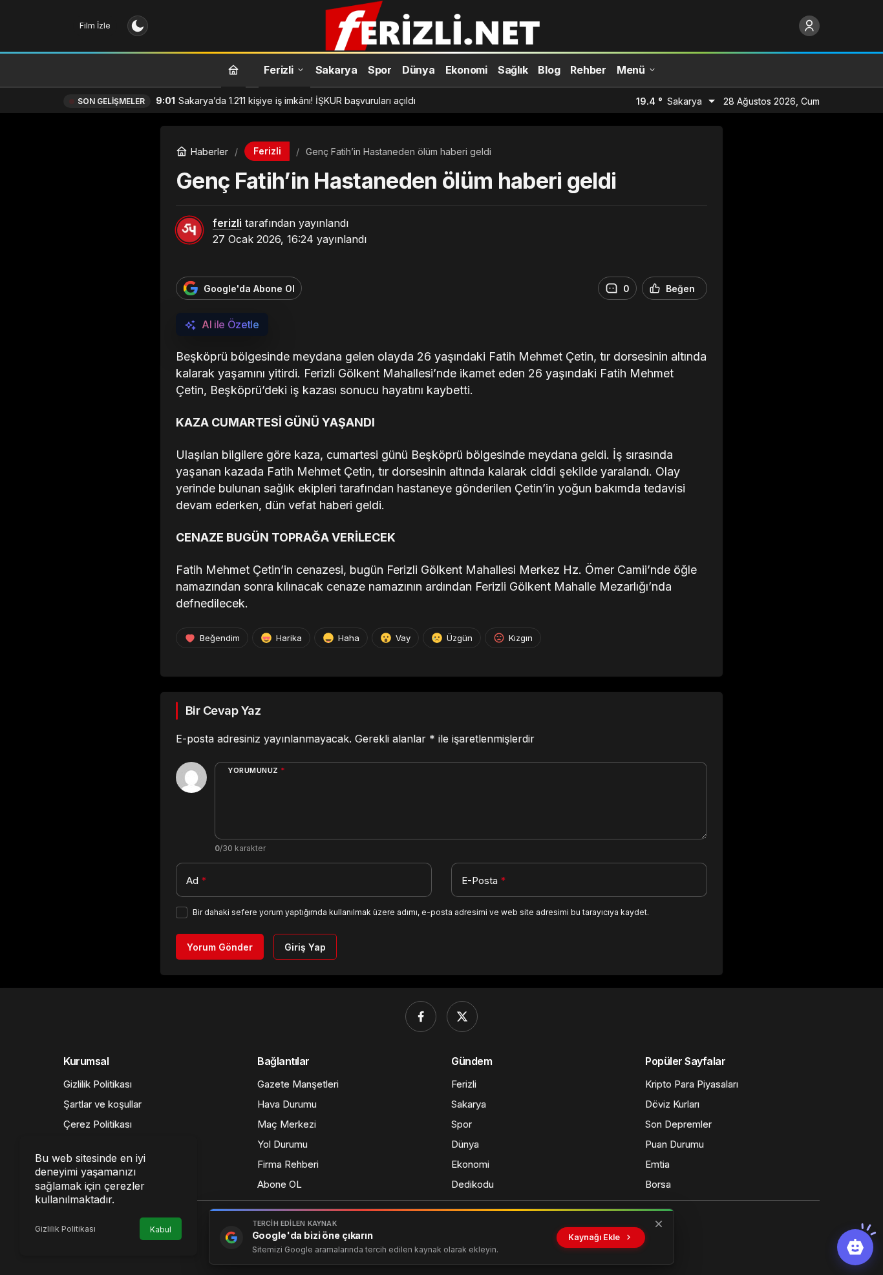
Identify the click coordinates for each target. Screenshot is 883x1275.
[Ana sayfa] (233, 69)
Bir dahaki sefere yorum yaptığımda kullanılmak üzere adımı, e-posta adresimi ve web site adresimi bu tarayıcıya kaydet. (421, 912)
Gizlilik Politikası (65, 1229)
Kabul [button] (160, 1229)
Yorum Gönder (220, 947)
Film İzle (95, 25)
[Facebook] (420, 1016)
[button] (855, 1247)
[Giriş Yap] (809, 26)
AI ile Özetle (230, 324)
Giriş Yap (305, 947)
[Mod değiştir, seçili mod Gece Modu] (137, 26)
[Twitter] (462, 1016)
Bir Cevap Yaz (223, 710)
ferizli (227, 222)
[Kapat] (658, 1224)
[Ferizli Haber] (441, 24)
